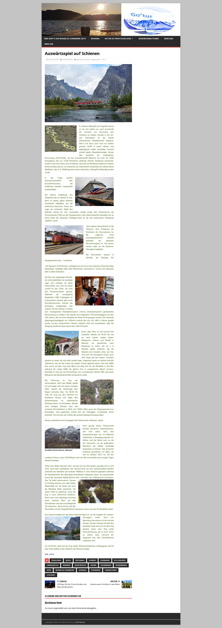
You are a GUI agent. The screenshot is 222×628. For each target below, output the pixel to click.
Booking (95, 38)
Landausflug (52, 565)
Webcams (168, 38)
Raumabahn (106, 565)
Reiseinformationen (149, 38)
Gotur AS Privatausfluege (118, 38)
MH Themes (80, 622)
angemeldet (58, 608)
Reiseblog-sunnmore (65, 570)
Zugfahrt (51, 575)
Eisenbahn (104, 560)
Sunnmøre (95, 570)
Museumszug (80, 565)
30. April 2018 (53, 59)
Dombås (92, 560)
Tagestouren (96, 59)
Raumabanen (121, 565)
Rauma (93, 565)
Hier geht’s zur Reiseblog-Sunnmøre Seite (65, 38)
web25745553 (67, 59)
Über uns (48, 44)
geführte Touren (83, 59)
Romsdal (82, 570)
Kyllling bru (119, 560)
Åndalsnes (56, 560)
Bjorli (68, 560)
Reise (49, 570)
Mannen (66, 565)
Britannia (80, 560)
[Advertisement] (156, 73)
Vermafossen (111, 570)
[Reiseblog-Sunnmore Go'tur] (110, 34)
